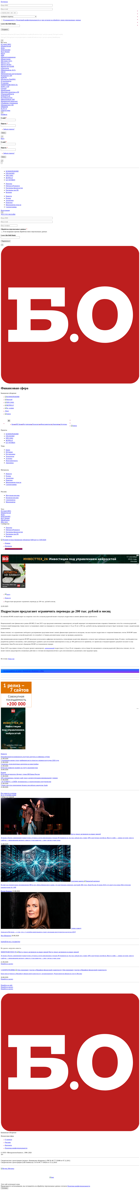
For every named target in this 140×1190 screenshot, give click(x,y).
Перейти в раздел (7, 964)
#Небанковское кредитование (11, 74)
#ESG (3, 48)
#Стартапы (5, 83)
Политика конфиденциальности (16, 1148)
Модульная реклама (12, 495)
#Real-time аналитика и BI (10, 92)
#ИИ (2, 55)
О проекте (8, 1139)
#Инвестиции (5, 59)
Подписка (4, 2)
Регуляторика (27, 424)
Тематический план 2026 (13, 549)
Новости (9, 196)
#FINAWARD (5, 50)
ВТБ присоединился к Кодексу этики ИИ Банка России (20, 774)
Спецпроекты (10, 500)
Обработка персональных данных (14, 229)
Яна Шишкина (6, 935)
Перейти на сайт (6, 985)
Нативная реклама (12, 498)
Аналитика (10, 200)
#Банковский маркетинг (9, 101)
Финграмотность (47, 424)
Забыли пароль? (8, 129)
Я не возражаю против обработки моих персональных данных (25, 231)
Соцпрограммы (11, 207)
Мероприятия (10, 502)
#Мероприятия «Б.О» (8, 70)
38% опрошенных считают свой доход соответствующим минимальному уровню (29, 778)
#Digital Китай (6, 46)
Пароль (4, 123)
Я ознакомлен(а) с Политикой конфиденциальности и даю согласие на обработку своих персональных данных (42, 20)
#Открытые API (6, 75)
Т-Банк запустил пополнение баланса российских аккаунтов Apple (24, 785)
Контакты (8, 1145)
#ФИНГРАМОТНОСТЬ (9, 85)
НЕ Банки (19, 424)
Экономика (56, 424)
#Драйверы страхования (9, 103)
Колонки (9, 192)
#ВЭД (3, 53)
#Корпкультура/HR (7, 66)
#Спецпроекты (6, 81)
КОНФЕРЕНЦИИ (12, 171)
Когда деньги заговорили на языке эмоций (86, 834)
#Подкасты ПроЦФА (8, 79)
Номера (7, 543)
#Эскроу (4, 88)
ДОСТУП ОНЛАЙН (8, 214)
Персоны (9, 184)
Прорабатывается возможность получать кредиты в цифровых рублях (25, 757)
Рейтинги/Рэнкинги (13, 186)
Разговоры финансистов (14, 188)
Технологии (36, 424)
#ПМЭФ (4, 77)
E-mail (4, 118)
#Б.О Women (5, 52)
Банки (14, 424)
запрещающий (49, 648)
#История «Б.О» (6, 61)
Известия (11, 659)
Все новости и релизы (8, 793)
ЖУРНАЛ (9, 178)
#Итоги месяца (6, 64)
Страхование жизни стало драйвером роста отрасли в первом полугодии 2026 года (30, 760)
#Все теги (4, 522)
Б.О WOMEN (10, 180)
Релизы (8, 198)
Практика (9, 202)
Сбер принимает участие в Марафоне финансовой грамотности (84, 970)
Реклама (8, 1142)
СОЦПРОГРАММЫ (8, 970)
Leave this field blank (8, 24)
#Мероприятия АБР (8, 99)
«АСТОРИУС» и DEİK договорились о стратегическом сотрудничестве (26, 781)
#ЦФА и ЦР (5, 86)
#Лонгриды (5, 68)
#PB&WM (4, 107)
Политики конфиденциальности (78, 1186)
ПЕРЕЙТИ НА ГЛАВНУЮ (10, 942)
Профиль (4, 114)
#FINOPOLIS (5, 96)
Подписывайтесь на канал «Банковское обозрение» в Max (23, 671)
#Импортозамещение (8, 57)
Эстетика (63, 424)
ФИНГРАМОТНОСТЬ (9, 952)
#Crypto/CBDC (6, 44)
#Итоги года (5, 63)
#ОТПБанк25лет (6, 97)
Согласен (4, 1188)
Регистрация (5, 210)
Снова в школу (76, 928)
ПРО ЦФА (9, 175)
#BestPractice (5, 520)
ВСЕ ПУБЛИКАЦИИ (8, 795)
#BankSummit (5, 90)
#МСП (3, 72)
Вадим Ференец (6, 891)
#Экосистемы (5, 110)
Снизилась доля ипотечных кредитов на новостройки (20, 764)
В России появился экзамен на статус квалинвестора (19, 768)
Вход (2, 138)
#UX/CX (4, 109)
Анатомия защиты (77, 881)
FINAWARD (10, 173)
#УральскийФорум (7, 94)
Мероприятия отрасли (13, 205)
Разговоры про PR (12, 190)
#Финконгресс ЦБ (7, 105)
